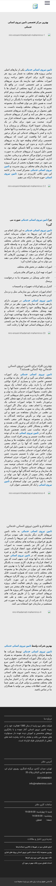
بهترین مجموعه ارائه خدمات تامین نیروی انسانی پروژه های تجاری (28, 852)
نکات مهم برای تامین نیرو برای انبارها (38, 857)
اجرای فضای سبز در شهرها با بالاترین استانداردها (34, 847)
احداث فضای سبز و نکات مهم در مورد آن (37, 863)
